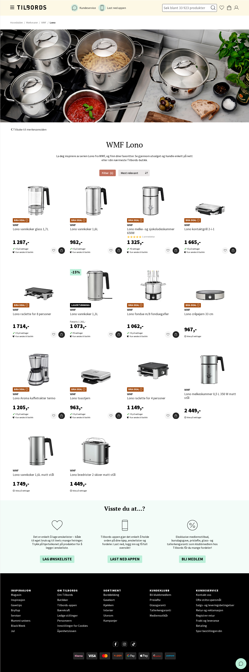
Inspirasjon (18, 600)
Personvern (64, 620)
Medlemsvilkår (159, 615)
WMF (43, 22)
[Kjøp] (61, 250)
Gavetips (16, 605)
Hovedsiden (16, 22)
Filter (107, 173)
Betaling (201, 625)
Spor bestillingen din (209, 631)
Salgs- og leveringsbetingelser (215, 605)
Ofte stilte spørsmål (208, 600)
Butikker (62, 600)
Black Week (18, 625)
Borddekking (111, 595)
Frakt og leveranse (207, 620)
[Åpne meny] (12, 7)
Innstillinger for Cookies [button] (72, 625)
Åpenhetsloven (66, 631)
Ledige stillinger (67, 615)
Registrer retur (205, 615)
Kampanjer (110, 620)
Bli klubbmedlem (160, 595)
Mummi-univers (20, 620)
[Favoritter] (53, 250)
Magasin (16, 595)
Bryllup (15, 610)
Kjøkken (108, 605)
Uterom (108, 615)
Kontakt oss (203, 595)
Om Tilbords (65, 595)
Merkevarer (32, 22)
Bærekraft (63, 610)
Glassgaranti (158, 605)
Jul (13, 631)
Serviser (16, 615)
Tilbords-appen (67, 605)
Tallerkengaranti (160, 610)
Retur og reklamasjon (209, 610)
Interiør (108, 610)
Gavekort (109, 600)
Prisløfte (155, 600)
